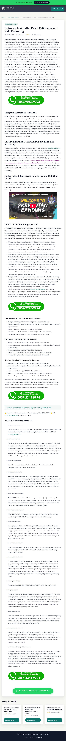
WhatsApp (39, 737)
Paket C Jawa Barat (13, 17)
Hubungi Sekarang (41, 2)
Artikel (32, 737)
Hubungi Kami (57, 9)
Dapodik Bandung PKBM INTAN (41, 408)
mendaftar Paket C (54, 148)
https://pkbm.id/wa (11, 415)
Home (3, 17)
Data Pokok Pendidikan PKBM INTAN (18, 408)
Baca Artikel (9, 720)
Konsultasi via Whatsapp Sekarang (34, 691)
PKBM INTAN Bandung (37, 289)
